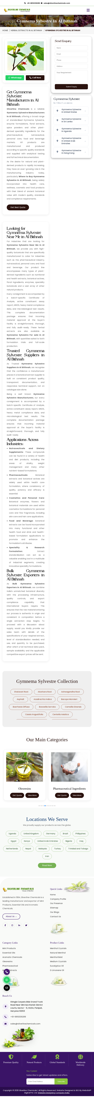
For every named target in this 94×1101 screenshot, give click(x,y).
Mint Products (9, 948)
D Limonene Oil (57, 970)
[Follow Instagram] (12, 925)
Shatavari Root (21, 691)
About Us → (11, 916)
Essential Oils (8, 952)
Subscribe (61, 1081)
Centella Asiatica (61, 714)
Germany (50, 833)
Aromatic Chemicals (12, 957)
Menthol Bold (56, 957)
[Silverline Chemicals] (17, 10)
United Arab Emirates (47, 841)
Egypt (13, 841)
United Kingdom (31, 833)
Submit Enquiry (71, 87)
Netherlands (12, 848)
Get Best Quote (17, 207)
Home (5, 30)
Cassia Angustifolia (34, 714)
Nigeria (68, 841)
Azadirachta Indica (43, 699)
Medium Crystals (58, 961)
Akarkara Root (45, 691)
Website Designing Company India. (54, 1092)
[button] (39, 805)
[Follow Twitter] (19, 925)
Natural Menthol (58, 952)
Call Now (36, 77)
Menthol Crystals (58, 948)
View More (32, 795)
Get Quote (17, 795)
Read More (47, 865)
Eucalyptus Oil (57, 966)
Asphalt (20, 699)
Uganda (12, 833)
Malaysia (42, 848)
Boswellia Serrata (47, 706)
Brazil (65, 833)
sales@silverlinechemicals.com (56, 3)
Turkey (57, 848)
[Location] (5, 1006)
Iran (47, 856)
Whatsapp (16, 77)
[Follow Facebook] (5, 925)
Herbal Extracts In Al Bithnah (26, 30)
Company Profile (58, 899)
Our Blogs (54, 912)
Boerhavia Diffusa (21, 706)
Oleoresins (7, 961)
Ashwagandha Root (70, 691)
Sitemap (54, 907)
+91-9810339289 (33, 3)
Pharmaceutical (10, 966)
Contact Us (55, 916)
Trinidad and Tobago (78, 848)
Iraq (81, 841)
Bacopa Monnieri (69, 699)
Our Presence (56, 903)
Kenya (27, 841)
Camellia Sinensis (73, 706)
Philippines (80, 833)
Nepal (28, 848)
